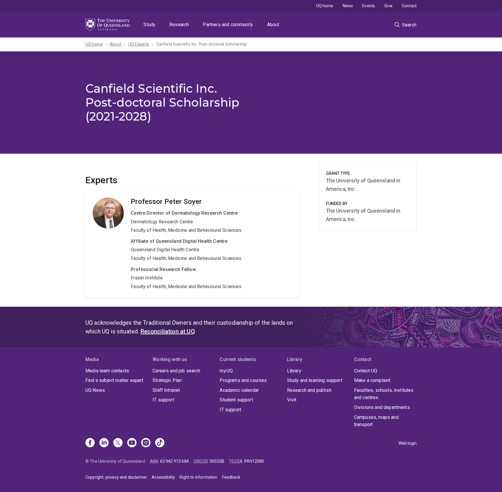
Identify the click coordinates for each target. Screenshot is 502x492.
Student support (236, 400)
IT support (163, 400)
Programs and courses (243, 380)
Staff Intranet (166, 390)
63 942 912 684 (174, 461)
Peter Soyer (193, 244)
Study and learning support (314, 380)
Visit (292, 400)
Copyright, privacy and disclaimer (116, 477)
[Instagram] (145, 443)
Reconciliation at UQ (168, 331)
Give (388, 5)
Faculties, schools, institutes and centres (384, 394)
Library (294, 371)
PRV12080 (254, 461)
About (273, 24)
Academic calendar (239, 390)
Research (179, 24)
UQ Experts (138, 44)
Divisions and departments (382, 407)
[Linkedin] (104, 443)
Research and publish (309, 390)
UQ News (95, 390)
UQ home (325, 5)
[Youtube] (132, 443)
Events (368, 5)
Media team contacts (107, 371)
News (348, 5)
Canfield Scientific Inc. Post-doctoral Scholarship (201, 44)
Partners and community (228, 24)
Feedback (231, 477)
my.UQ (226, 371)
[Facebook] (90, 443)
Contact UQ (365, 371)
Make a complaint (372, 380)
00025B (217, 461)
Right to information (198, 477)
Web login (408, 443)
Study (149, 24)
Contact (409, 5)
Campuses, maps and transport (376, 421)
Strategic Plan (167, 380)
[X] (118, 443)
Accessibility (163, 477)
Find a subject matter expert (114, 380)
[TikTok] (159, 443)
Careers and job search (176, 371)
